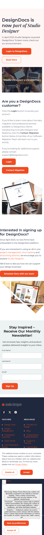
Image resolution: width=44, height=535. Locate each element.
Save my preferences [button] (16, 523)
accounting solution (10, 255)
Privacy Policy (21, 464)
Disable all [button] (9, 472)
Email (4, 372)
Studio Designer (15, 259)
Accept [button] (26, 472)
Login (9, 162)
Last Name (6, 361)
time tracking (28, 252)
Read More (11, 60)
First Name (6, 350)
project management (10, 252)
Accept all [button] (11, 530)
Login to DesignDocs (16, 51)
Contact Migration (15, 170)
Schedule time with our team (19, 274)
